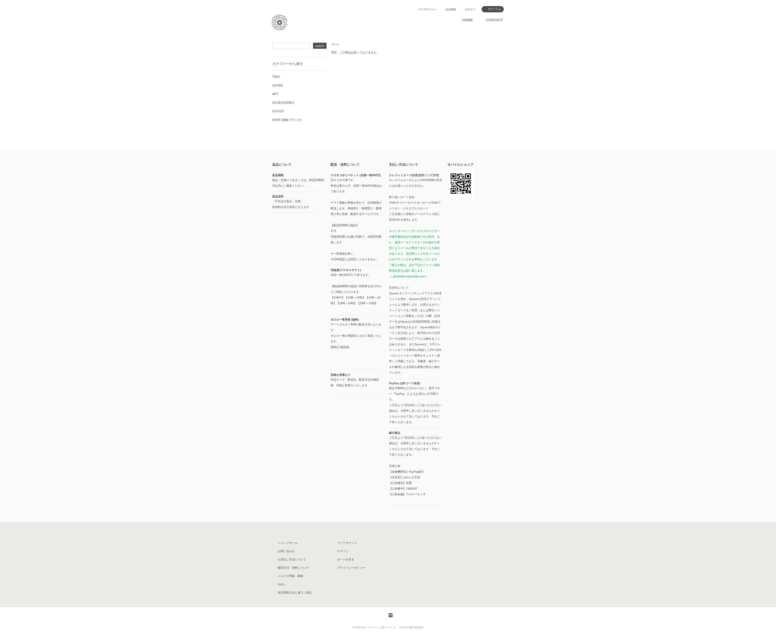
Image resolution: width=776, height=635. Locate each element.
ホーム (335, 44)
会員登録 (451, 9)
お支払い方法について (292, 559)
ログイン (470, 9)
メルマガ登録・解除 (290, 576)
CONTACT (494, 20)
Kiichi (281, 584)
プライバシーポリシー (351, 567)
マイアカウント (427, 9)
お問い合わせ (286, 551)
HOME (467, 20)
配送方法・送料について (293, 567)
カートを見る (345, 559)
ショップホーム (288, 542)
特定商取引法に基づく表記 (295, 592)
